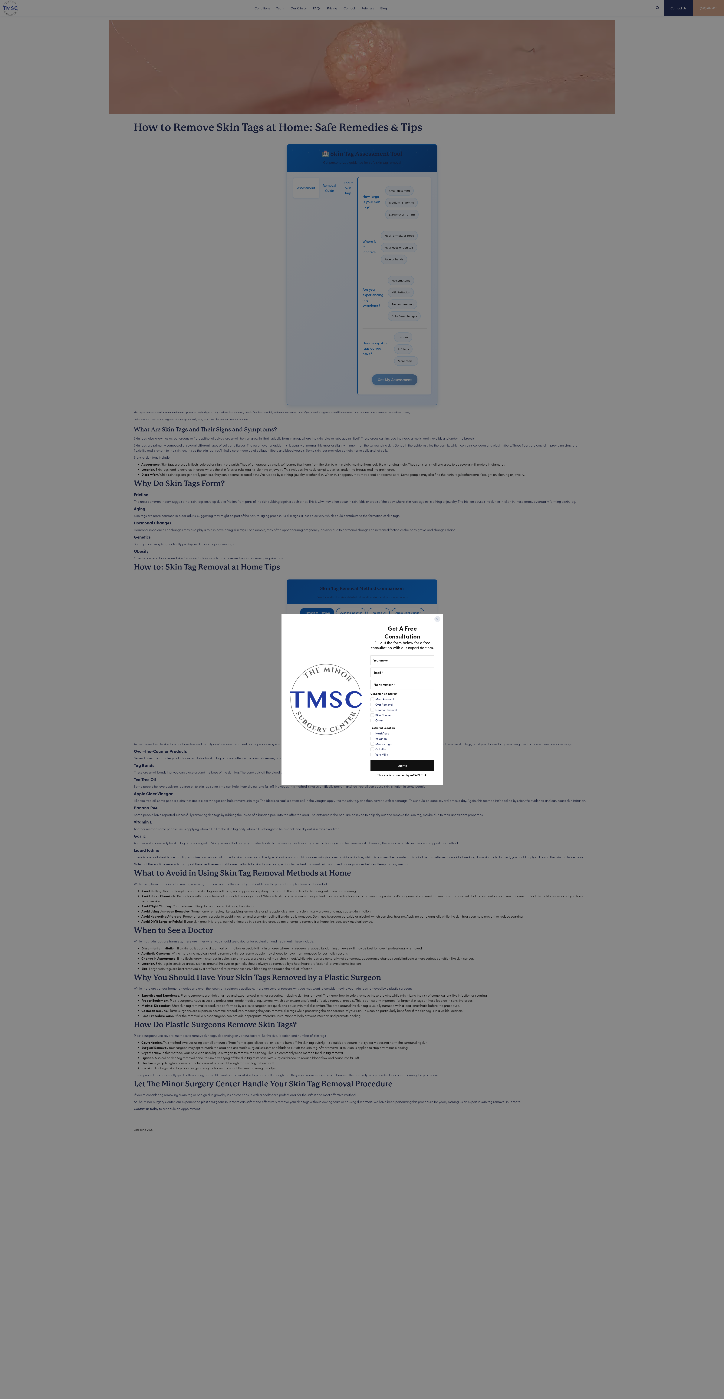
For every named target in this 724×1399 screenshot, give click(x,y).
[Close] (437, 619)
